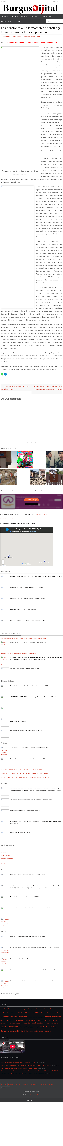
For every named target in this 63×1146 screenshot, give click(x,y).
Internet (56, 1023)
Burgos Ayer (25, 1008)
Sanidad (3, 1031)
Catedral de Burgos (5, 1013)
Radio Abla (4, 861)
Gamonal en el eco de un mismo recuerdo (12, 850)
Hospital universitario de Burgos (42, 1020)
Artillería (8, 1009)
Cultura (19, 1012)
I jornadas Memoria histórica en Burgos (32, 1023)
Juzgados (3, 1027)
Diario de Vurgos (5, 855)
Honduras (28, 1020)
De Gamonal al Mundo (7, 858)
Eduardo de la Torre (42, 514)
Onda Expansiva (5, 863)
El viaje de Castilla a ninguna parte (35, 1017)
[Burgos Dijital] (1, 1)
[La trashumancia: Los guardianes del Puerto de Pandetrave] (38, 477)
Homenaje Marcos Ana (20, 1020)
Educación (22, 1017)
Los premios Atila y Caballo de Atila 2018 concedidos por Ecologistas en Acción (47, 387)
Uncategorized (31, 1031)
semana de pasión (12, 1031)
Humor (56, 1020)
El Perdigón (4, 852)
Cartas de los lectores (51, 1009)
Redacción (6, 36)
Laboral (33, 36)
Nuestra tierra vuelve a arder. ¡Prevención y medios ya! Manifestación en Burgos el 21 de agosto (26, 1065)
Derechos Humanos (32, 1013)
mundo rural (35, 1027)
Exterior (47, 1017)
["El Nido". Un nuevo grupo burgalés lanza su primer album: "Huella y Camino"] (8, 477)
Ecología (4, 1017)
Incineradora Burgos (49, 1023)
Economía (27, 36)
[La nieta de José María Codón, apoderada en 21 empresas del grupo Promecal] (8, 460)
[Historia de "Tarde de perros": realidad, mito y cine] (54, 460)
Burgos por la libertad (35, 1009)
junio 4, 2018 (17, 36)
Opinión (44, 1026)
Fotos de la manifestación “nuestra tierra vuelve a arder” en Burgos (18, 1062)
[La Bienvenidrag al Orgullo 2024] (25, 460)
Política (38, 36)
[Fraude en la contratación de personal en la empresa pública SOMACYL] (54, 477)
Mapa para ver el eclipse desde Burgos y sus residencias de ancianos (19, 1068)
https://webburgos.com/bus (7, 519)
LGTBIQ (16, 1027)
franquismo (4, 1020)
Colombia (13, 1013)
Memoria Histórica (25, 1027)
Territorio (21, 1031)
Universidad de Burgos (44, 1031)
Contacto (55, 1)
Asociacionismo (17, 1009)
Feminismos (56, 1017)
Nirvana (31, 1094)
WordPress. (37, 1094)
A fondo (2, 1009)
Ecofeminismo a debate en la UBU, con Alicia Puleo (15, 387)
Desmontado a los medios (50, 1013)
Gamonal (11, 1020)
